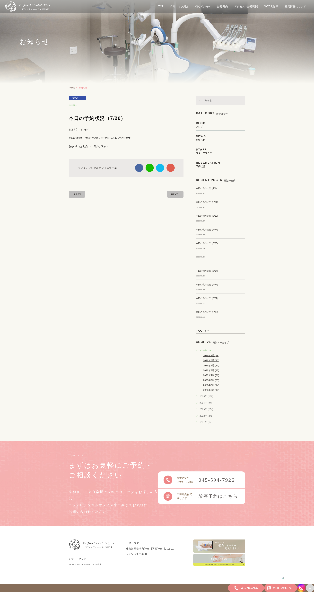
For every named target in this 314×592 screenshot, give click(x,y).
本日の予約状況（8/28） (207, 229)
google (170, 168)
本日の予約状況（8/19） (207, 312)
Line (150, 168)
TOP (161, 6)
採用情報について (295, 6)
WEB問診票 (271, 6)
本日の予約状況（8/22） (207, 284)
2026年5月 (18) (211, 370)
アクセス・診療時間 (246, 6)
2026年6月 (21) (211, 365)
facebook (139, 168)
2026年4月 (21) (211, 375)
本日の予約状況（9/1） (207, 188)
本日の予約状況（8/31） (207, 202)
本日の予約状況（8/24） (207, 271)
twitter (160, 168)
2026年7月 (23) (211, 360)
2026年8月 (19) (211, 355)
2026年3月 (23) (211, 380)
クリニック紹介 (179, 6)
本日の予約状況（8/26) (207, 243)
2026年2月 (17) (211, 385)
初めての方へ (203, 6)
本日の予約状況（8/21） (207, 298)
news (75, 98)
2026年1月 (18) (211, 390)
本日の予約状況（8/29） (207, 216)
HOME (72, 88)
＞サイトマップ (77, 558)
